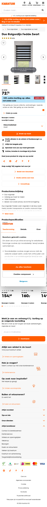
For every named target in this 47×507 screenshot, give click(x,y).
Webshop (5, 440)
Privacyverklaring (23, 488)
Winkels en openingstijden (13, 357)
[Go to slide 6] (10, 306)
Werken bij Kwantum (9, 450)
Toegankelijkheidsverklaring (11, 457)
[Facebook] (28, 161)
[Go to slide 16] (28, 306)
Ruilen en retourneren (12, 404)
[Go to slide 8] (14, 306)
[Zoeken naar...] (42, 10)
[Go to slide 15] (26, 306)
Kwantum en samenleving (11, 454)
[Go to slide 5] (9, 306)
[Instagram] (10, 161)
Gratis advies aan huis (25, 178)
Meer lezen (9, 214)
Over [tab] (39, 229)
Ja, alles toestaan (23, 267)
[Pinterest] (22, 161)
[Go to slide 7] (12, 306)
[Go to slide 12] (21, 306)
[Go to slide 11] (19, 306)
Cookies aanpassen (22, 274)
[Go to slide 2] (3, 306)
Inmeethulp (25, 184)
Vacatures (23, 492)
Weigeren (23, 281)
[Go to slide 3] (5, 306)
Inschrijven (25, 339)
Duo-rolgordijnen (12, 29)
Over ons (23, 476)
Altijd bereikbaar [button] (8, 426)
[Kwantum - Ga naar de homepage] (8, 4)
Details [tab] (24, 229)
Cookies (23, 484)
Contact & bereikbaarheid (11, 431)
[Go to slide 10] (17, 306)
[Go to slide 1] (2, 306)
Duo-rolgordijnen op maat (29, 29)
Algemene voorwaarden (23, 480)
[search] (23, 10)
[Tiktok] (16, 161)
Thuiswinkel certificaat (23, 495)
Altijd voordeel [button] (8, 410)
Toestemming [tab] (8, 229)
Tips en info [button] (6, 415)
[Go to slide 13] (23, 306)
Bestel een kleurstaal (25, 172)
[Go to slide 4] (7, 306)
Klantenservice (9, 372)
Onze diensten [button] (7, 421)
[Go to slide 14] (24, 306)
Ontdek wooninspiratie (12, 388)
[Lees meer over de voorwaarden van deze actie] (43, 110)
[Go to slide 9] (16, 306)
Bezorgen (5, 444)
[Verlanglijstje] (3, 43)
